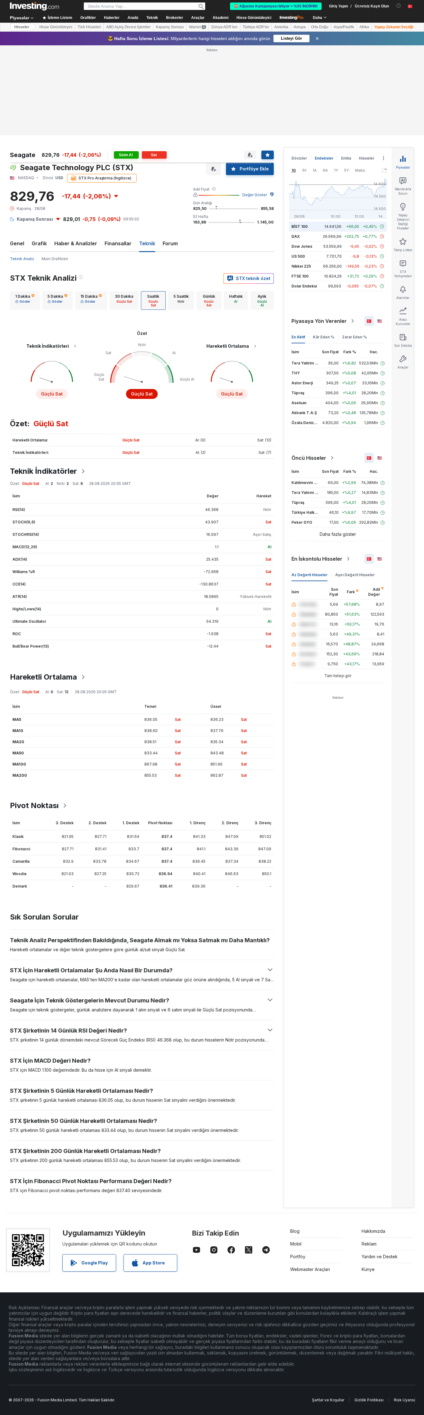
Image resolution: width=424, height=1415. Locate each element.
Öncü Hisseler (308, 458)
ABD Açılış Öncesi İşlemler (128, 27)
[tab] (25, 300)
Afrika (364, 27)
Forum (170, 243)
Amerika (281, 27)
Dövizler (299, 158)
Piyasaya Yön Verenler (319, 321)
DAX (295, 236)
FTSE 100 (300, 276)
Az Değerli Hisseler (309, 574)
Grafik (39, 243)
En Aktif (298, 337)
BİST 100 (299, 226)
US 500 (298, 256)
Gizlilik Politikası (369, 1400)
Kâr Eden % (323, 337)
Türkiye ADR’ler (256, 27)
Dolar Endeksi (304, 286)
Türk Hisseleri (89, 27)
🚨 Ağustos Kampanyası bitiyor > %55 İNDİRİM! (276, 6)
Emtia (346, 158)
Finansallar (118, 243)
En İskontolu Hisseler (316, 559)
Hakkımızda (373, 1231)
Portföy (297, 1256)
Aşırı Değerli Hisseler (355, 574)
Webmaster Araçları (310, 1269)
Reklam (369, 1243)
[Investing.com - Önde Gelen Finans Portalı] (34, 6)
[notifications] (398, 6)
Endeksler (324, 158)
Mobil (295, 1243)
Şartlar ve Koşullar (328, 1400)
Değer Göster (254, 194)
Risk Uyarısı (404, 1400)
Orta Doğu (319, 27)
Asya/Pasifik (344, 27)
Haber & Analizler (75, 243)
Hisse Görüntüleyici (254, 18)
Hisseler (21, 27)
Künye (368, 1269)
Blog (295, 1231)
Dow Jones (301, 246)
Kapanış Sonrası (170, 27)
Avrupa (300, 27)
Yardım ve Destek (380, 1256)
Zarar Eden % (354, 337)
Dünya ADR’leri (224, 27)
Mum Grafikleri (55, 258)
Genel (17, 243)
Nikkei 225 (301, 266)
